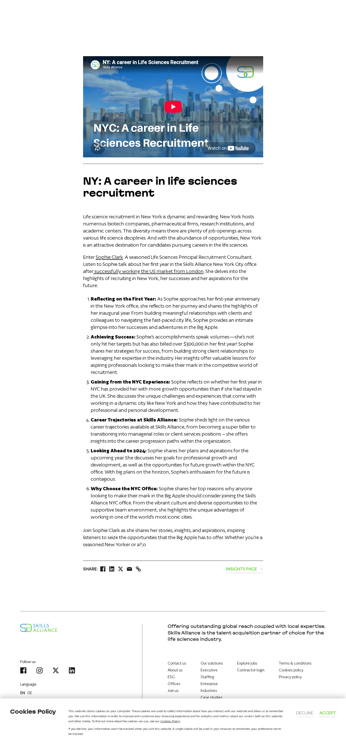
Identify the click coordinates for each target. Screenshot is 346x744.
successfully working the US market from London (148, 271)
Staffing (207, 677)
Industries (209, 690)
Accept (327, 712)
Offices (174, 684)
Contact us (177, 663)
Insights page (242, 568)
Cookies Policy (170, 721)
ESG (171, 677)
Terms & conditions (295, 663)
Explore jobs (247, 663)
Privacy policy (290, 677)
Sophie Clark (109, 257)
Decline (304, 712)
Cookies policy (291, 670)
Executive (209, 670)
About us (175, 670)
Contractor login (250, 670)
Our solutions (212, 663)
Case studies (211, 697)
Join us (173, 690)
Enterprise (209, 684)
